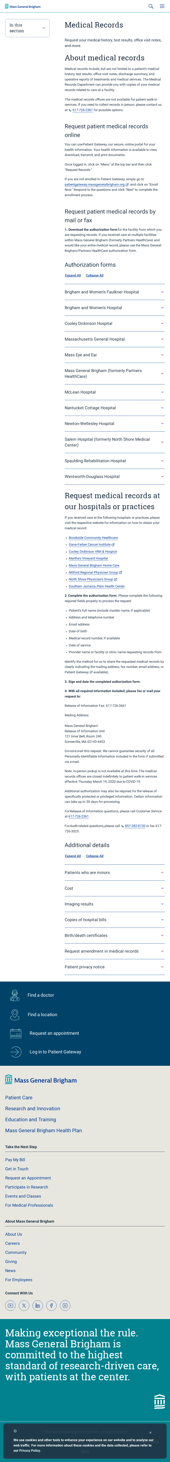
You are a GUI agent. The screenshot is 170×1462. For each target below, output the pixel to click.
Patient (19, 1098)
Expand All (73, 275)
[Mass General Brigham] (23, 6)
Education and (30, 1119)
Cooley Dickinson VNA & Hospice (93, 551)
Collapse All (94, 275)
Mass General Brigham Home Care (94, 565)
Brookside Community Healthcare (93, 538)
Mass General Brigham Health (43, 1130)
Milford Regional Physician (93, 572)
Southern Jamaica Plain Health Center (97, 586)
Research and (32, 1109)
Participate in (26, 1187)
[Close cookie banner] (150, 1433)
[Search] (151, 6)
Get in (16, 1168)
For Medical (29, 1205)
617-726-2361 (78, 816)
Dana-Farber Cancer (89, 544)
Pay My (15, 1159)
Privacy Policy (29, 1450)
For (18, 1279)
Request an (28, 1177)
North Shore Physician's (91, 579)
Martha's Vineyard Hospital (88, 558)
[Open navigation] (162, 6)
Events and (23, 1196)
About (13, 1234)
